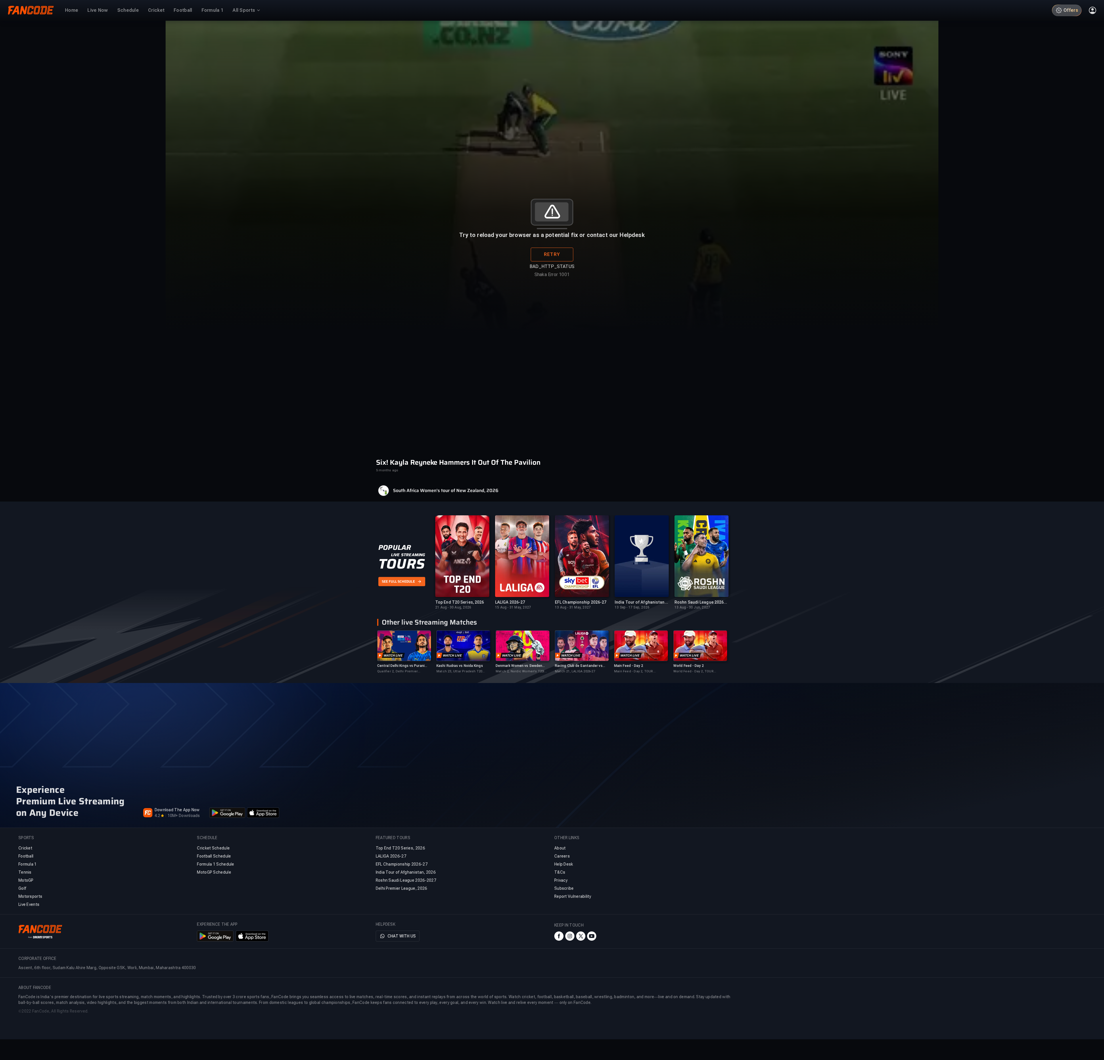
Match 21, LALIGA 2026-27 (575, 671)
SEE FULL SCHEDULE (398, 581)
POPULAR (394, 548)
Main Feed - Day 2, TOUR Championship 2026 (633, 671)
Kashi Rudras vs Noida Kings (459, 666)
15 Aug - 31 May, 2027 (513, 607)
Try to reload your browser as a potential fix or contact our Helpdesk (552, 234)
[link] (404, 652)
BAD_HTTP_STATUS (552, 266)
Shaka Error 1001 (552, 274)
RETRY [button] (552, 254)
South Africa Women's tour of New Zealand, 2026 (446, 490)
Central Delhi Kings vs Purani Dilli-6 (401, 666)
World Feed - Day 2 (688, 666)
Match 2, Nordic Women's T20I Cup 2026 (520, 671)
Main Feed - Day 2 (628, 666)
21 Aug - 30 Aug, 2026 (453, 607)
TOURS (401, 564)
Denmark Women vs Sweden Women (519, 666)
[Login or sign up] (1092, 10)
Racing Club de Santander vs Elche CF (579, 666)
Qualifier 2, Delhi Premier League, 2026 (397, 671)
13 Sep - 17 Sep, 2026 (632, 607)
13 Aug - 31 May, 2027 (573, 607)
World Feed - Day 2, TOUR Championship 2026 (693, 671)
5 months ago (387, 470)
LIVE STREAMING (408, 555)
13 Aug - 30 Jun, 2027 (692, 607)
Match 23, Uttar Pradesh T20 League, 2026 (459, 671)
